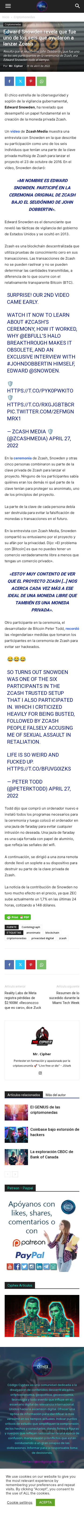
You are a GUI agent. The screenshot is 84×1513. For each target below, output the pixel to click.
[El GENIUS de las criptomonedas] (16, 1113)
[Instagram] (42, 1073)
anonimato (33, 932)
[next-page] (15, 1174)
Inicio (5, 17)
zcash (62, 938)
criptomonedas (16, 938)
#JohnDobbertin (29, 364)
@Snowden (44, 371)
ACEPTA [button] (45, 1502)
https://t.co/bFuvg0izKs (39, 769)
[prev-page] (7, 1174)
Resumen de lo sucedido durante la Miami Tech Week (64, 998)
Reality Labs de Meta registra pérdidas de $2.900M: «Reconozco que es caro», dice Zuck (23, 1000)
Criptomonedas (24, 17)
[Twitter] (20, 81)
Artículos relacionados (23, 1095)
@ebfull (31, 336)
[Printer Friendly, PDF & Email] (18, 917)
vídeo (15, 131)
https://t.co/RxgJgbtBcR (40, 405)
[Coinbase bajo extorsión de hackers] (16, 1135)
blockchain (52, 932)
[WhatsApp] (41, 81)
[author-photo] (42, 1047)
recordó (72, 628)
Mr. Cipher (16, 66)
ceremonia (23, 458)
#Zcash (35, 322)
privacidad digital (43, 938)
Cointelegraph (31, 927)
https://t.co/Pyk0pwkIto (40, 391)
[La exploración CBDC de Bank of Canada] (16, 1157)
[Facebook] (9, 81)
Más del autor (56, 1095)
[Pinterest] (30, 81)
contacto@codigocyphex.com (42, 1461)
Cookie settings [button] (19, 1502)
